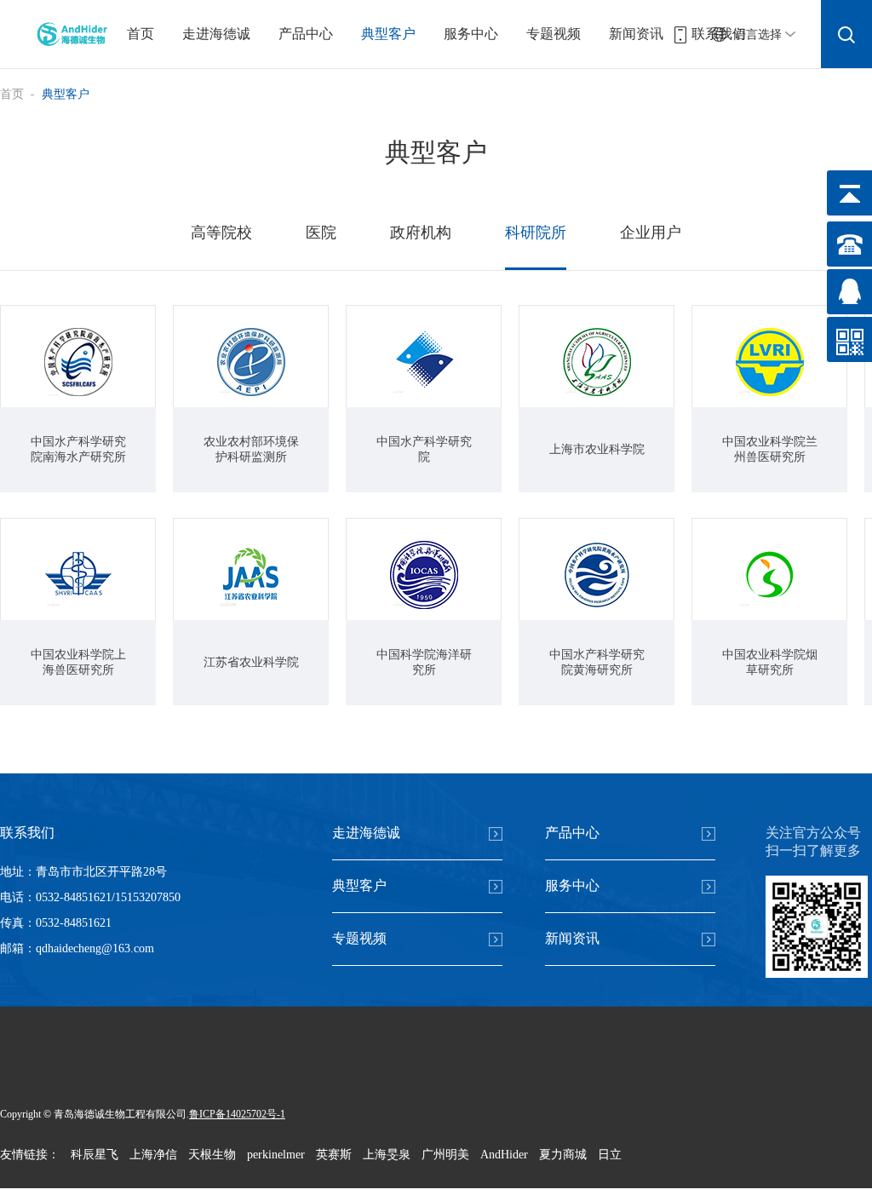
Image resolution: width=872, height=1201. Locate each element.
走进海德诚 (216, 33)
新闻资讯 (636, 33)
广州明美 (445, 1154)
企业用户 (650, 232)
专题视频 (553, 33)
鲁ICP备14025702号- (234, 1114)
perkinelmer (276, 1154)
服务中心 (471, 33)
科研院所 (535, 232)
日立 (610, 1154)
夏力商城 (563, 1154)
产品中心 (305, 33)
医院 (321, 232)
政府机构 (420, 232)
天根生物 (212, 1154)
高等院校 (221, 232)
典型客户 (388, 33)
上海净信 (153, 1154)
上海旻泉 (386, 1154)
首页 (140, 33)
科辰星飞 (94, 1154)
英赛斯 (334, 1154)
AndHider (504, 1154)
